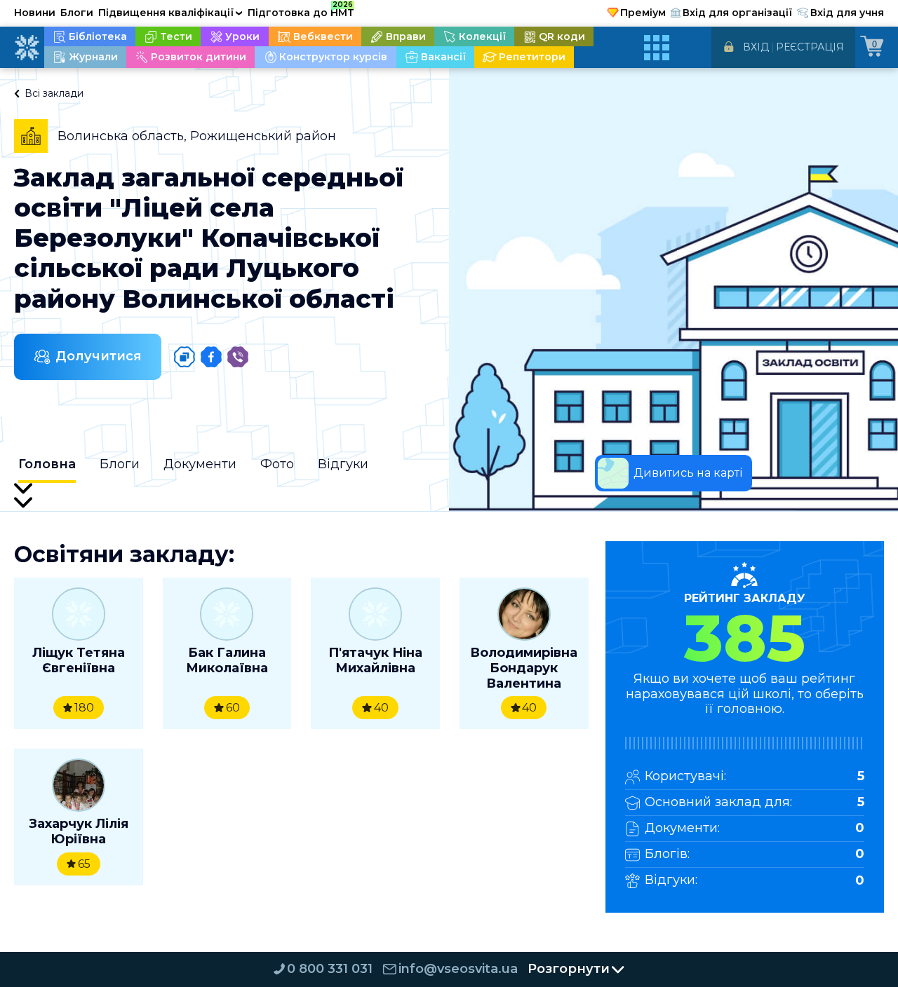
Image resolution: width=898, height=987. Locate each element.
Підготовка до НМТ (301, 10)
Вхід (756, 47)
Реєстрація (810, 47)
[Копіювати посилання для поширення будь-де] (184, 356)
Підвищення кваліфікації (170, 12)
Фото (277, 464)
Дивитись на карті (688, 472)
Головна (47, 464)
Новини (34, 12)
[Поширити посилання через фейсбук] (211, 356)
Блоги (76, 12)
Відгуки (343, 464)
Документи (199, 464)
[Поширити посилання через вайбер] (237, 356)
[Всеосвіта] (26, 47)
